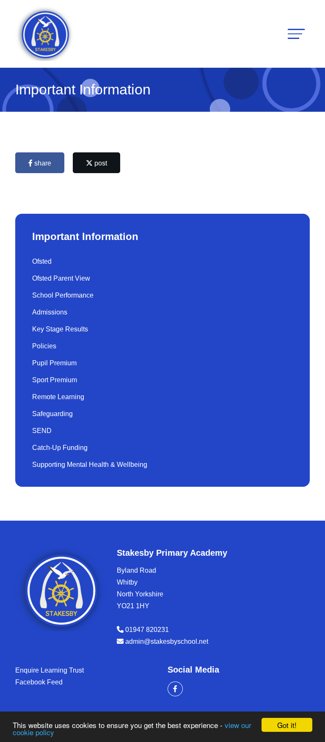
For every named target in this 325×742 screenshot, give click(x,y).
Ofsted (42, 261)
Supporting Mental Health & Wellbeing (89, 464)
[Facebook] (175, 688)
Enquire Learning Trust (49, 670)
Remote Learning (58, 396)
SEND (42, 430)
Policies (44, 346)
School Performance (63, 295)
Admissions (49, 312)
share (42, 163)
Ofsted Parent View (61, 278)
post (100, 163)
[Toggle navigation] (296, 33)
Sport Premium (54, 379)
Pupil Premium (54, 363)
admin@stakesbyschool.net (166, 641)
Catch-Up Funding (60, 447)
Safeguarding (52, 413)
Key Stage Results (60, 329)
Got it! (287, 725)
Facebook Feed (39, 682)
